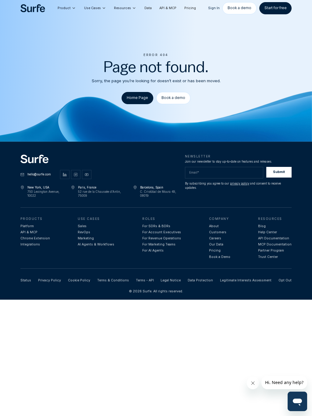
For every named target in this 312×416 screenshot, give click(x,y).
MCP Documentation (275, 244)
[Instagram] (75, 174)
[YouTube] (86, 174)
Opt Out (285, 280)
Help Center (267, 232)
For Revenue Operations (161, 238)
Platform (27, 226)
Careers (215, 238)
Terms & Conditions (113, 280)
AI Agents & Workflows (96, 244)
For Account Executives (161, 232)
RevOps (84, 232)
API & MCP (167, 8)
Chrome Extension (35, 238)
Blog (262, 226)
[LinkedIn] (64, 174)
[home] (32, 8)
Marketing (86, 238)
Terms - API (145, 280)
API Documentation (273, 238)
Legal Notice (171, 280)
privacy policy (239, 183)
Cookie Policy (79, 280)
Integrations (30, 244)
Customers (217, 232)
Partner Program (271, 250)
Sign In (214, 8)
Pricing (190, 8)
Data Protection (200, 280)
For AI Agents (153, 250)
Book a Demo (219, 257)
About (214, 226)
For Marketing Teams (159, 244)
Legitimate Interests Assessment (245, 280)
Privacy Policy (49, 280)
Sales (82, 226)
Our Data (216, 244)
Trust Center (268, 257)
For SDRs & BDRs (156, 226)
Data (148, 8)
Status (25, 280)
